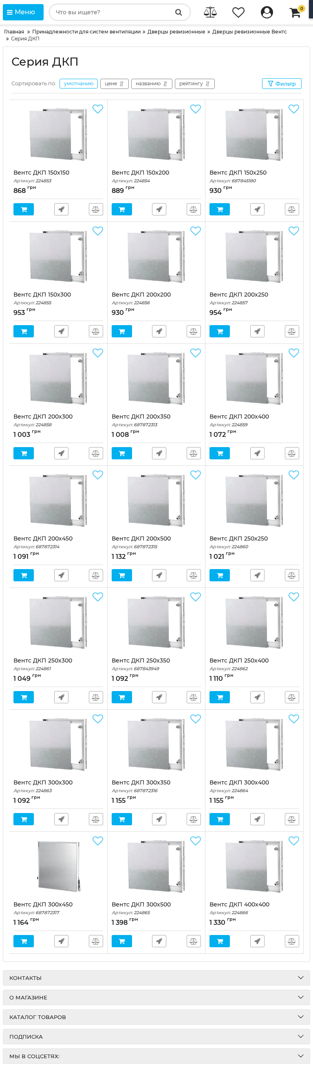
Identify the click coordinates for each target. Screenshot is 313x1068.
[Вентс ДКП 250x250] (254, 500)
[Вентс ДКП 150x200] (156, 134)
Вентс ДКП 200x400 (239, 420)
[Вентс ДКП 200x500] (156, 500)
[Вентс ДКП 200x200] (156, 256)
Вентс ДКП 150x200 (140, 176)
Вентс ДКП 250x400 (239, 664)
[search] (178, 12)
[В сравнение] (96, 209)
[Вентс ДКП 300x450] (58, 866)
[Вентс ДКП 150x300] (58, 256)
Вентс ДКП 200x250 (238, 298)
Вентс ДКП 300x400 (239, 786)
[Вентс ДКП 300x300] (58, 744)
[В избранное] (98, 109)
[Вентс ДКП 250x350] (156, 622)
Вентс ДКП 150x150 (41, 176)
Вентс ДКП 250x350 (141, 664)
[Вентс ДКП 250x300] (58, 622)
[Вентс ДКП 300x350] (156, 744)
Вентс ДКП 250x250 (238, 542)
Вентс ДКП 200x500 (141, 542)
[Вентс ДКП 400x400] (254, 866)
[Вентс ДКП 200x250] (254, 256)
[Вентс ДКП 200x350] (156, 378)
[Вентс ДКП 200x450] (58, 500)
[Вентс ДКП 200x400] (254, 378)
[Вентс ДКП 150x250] (254, 134)
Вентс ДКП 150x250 (238, 176)
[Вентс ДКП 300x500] (156, 866)
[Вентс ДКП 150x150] (58, 134)
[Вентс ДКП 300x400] (254, 744)
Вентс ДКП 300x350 (141, 786)
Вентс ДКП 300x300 (43, 786)
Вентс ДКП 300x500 (141, 908)
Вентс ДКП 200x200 (141, 298)
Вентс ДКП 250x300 (42, 664)
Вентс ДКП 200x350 (141, 420)
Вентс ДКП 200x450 (43, 542)
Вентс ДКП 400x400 (239, 908)
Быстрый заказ (61, 209)
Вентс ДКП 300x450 (43, 908)
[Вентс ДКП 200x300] (58, 378)
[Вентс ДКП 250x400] (254, 622)
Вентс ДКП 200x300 (43, 420)
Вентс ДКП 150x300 (42, 298)
